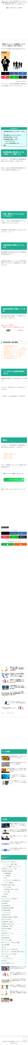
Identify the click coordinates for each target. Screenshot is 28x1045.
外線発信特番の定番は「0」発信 (10, 139)
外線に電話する (5, 527)
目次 (13, 128)
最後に (4, 145)
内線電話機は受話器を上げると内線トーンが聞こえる (14, 132)
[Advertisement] (14, 26)
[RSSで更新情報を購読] (20, 544)
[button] (22, 77)
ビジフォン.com (13, 479)
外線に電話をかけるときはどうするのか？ (12, 135)
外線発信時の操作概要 (10, 141)
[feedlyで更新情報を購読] (7, 544)
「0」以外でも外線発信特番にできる (11, 143)
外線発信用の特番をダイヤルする (10, 137)
